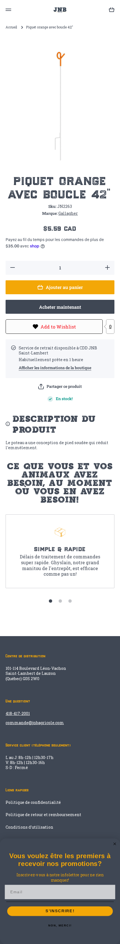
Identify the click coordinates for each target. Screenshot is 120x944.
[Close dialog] (115, 844)
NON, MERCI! (60, 925)
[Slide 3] (70, 601)
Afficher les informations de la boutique (55, 367)
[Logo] (60, 9)
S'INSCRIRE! (59, 911)
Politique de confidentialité (33, 802)
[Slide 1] (50, 601)
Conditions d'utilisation (29, 827)
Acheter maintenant (60, 307)
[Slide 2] (60, 601)
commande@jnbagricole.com (35, 722)
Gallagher (68, 213)
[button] (60, 386)
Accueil (11, 27)
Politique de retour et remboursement (43, 814)
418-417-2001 (18, 713)
